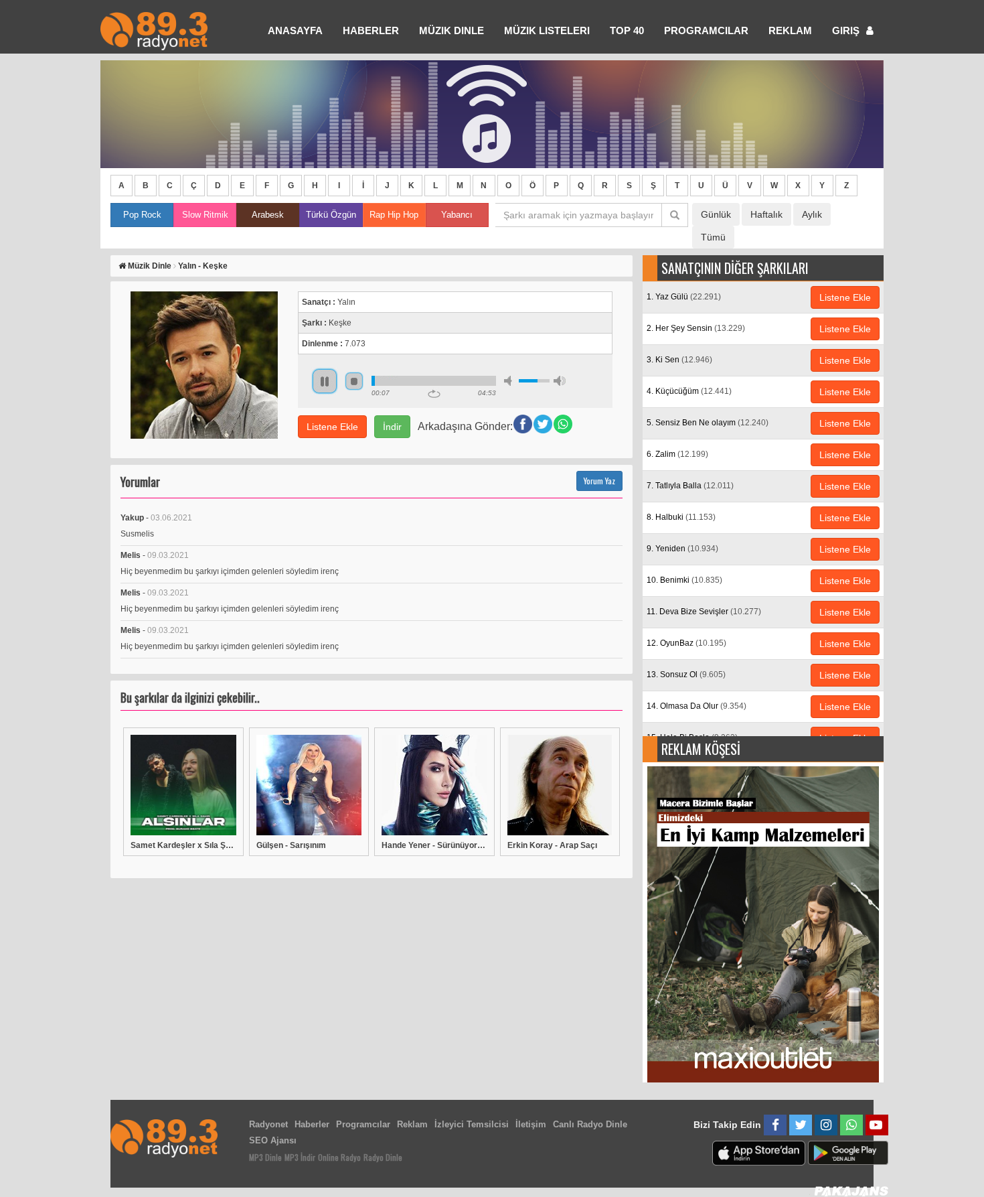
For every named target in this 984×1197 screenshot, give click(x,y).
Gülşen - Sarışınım (291, 845)
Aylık (812, 214)
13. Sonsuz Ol (686, 674)
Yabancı (457, 215)
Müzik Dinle (451, 30)
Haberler (312, 1124)
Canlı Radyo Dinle (590, 1124)
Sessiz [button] (510, 381)
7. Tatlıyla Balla (690, 485)
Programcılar (706, 30)
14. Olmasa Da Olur (696, 706)
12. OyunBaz (686, 643)
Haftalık (766, 214)
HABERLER (371, 30)
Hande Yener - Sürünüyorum (434, 845)
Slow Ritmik (205, 215)
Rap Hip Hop (394, 215)
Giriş (847, 30)
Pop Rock (142, 215)
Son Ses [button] (560, 381)
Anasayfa (295, 30)
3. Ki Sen (679, 359)
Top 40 (627, 30)
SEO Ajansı (273, 1140)
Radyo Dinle (382, 1157)
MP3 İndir (299, 1157)
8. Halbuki (681, 517)
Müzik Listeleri (547, 30)
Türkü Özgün (331, 215)
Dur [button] (354, 381)
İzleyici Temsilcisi (471, 1124)
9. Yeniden (682, 548)
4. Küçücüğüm (689, 391)
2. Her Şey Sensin (696, 328)
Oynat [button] (324, 381)
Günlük (716, 214)
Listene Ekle (332, 426)
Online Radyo (339, 1157)
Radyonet (268, 1124)
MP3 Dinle (265, 1157)
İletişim (530, 1124)
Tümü (713, 237)
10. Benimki (684, 580)
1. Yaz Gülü (684, 296)
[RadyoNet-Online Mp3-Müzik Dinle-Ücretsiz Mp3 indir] (154, 30)
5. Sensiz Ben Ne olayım (707, 422)
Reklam (790, 30)
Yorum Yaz (599, 480)
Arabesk (268, 215)
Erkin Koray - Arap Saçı (552, 845)
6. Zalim (677, 454)
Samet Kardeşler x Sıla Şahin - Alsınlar (183, 845)
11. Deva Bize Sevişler (704, 611)
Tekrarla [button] (434, 394)
